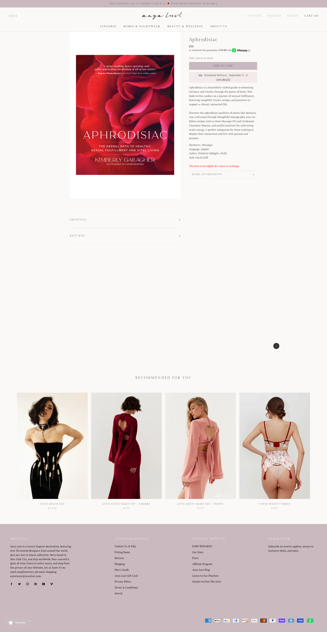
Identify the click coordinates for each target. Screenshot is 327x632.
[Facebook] (11, 583)
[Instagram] (27, 583)
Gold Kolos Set (52, 504)
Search (293, 15)
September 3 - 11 (238, 75)
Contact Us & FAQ (125, 546)
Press (195, 558)
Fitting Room (122, 552)
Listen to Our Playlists (205, 575)
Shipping (78, 219)
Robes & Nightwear (141, 26)
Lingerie (108, 26)
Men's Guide (122, 569)
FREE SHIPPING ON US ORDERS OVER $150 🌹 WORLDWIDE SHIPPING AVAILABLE (164, 3)
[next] (316, 447)
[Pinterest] (35, 583)
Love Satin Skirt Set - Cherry (126, 504)
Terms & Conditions (126, 587)
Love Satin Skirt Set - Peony (200, 504)
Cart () (311, 15)
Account (254, 15)
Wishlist (274, 15)
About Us (218, 26)
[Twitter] (19, 583)
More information (207, 174)
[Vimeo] (51, 583)
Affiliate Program (202, 564)
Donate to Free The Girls (206, 581)
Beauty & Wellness (185, 26)
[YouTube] (43, 583)
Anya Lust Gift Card (126, 575)
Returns (77, 235)
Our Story (198, 552)
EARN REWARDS (202, 546)
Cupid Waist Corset (275, 504)
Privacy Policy (123, 581)
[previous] (10, 447)
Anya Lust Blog (201, 569)
